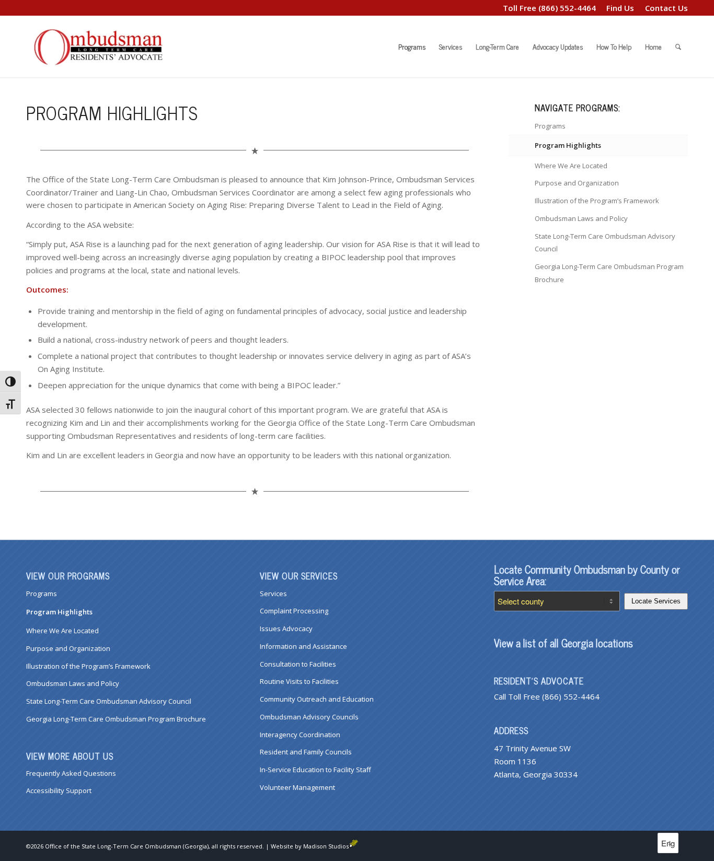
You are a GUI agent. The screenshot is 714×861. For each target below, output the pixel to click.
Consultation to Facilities (298, 664)
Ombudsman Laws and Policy (581, 218)
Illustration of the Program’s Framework (597, 200)
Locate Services (656, 601)
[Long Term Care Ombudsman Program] (104, 46)
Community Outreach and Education (317, 699)
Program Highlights (568, 145)
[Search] (678, 46)
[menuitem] (620, 7)
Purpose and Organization (577, 183)
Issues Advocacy (286, 628)
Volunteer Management (297, 787)
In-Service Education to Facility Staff (315, 769)
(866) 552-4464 (567, 8)
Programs (550, 126)
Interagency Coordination (300, 734)
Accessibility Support (58, 790)
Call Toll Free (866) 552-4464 (547, 696)
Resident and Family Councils (306, 752)
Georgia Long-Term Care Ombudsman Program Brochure (609, 273)
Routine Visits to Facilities (299, 681)
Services (273, 593)
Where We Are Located (571, 165)
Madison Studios (326, 846)
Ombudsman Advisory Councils (309, 717)
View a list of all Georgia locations (563, 642)
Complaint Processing (294, 610)
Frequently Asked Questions (71, 773)
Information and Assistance (303, 646)
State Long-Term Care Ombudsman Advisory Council (605, 242)
